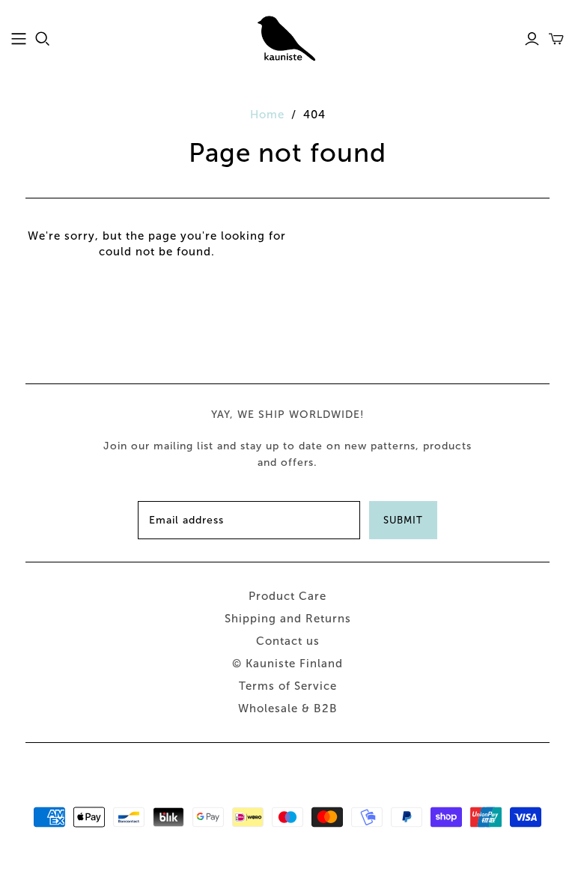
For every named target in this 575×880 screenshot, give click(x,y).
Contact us (288, 641)
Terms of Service (288, 686)
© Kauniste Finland (287, 663)
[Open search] (42, 38)
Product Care (287, 596)
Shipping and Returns (288, 618)
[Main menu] (18, 38)
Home (267, 114)
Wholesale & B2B (288, 708)
